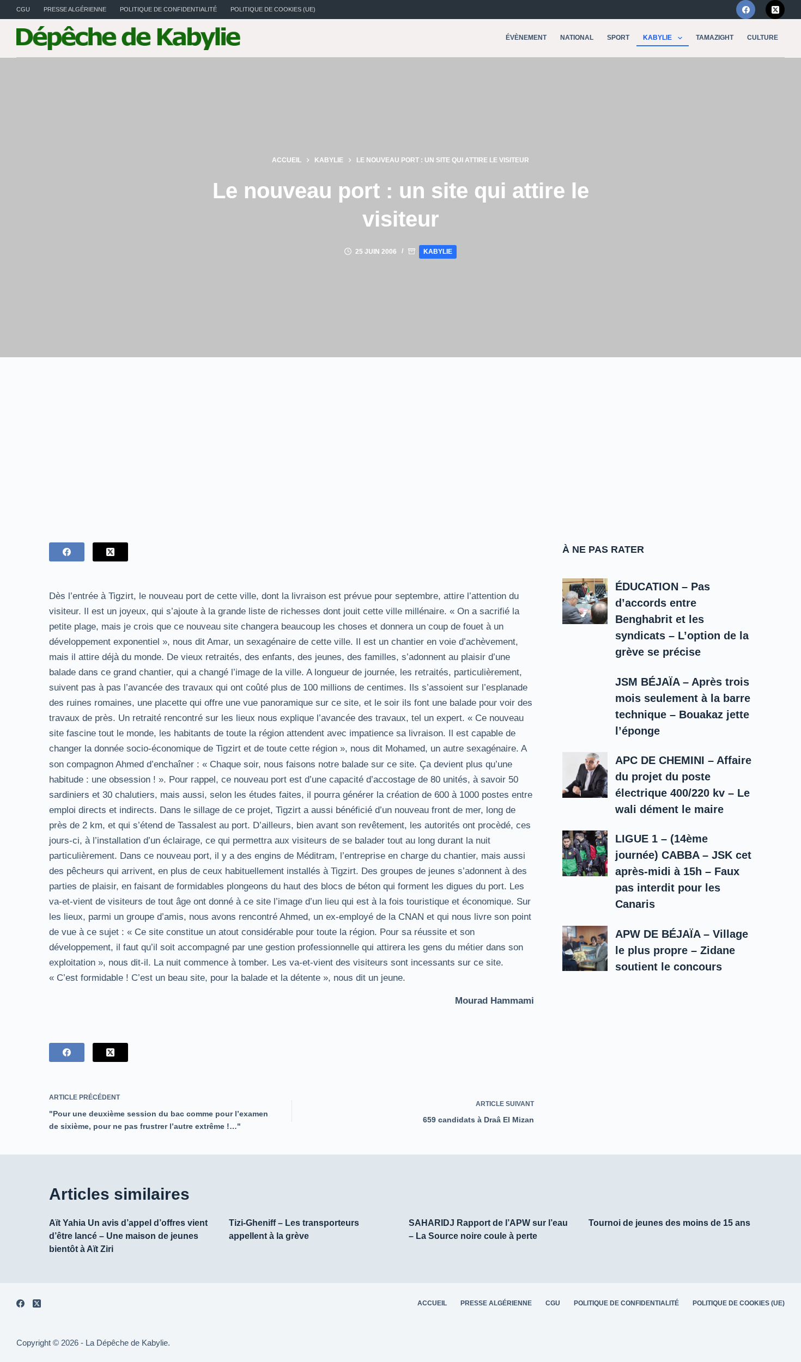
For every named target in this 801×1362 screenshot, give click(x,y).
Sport (618, 37)
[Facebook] (745, 9)
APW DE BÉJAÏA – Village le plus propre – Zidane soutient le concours (681, 950)
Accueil (432, 1303)
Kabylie (657, 37)
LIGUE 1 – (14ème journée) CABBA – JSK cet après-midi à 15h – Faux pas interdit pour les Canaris (683, 871)
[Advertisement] (400, 439)
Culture (762, 37)
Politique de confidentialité (168, 9)
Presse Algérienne (75, 9)
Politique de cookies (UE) (272, 9)
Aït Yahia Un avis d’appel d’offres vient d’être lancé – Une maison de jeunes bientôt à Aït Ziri (128, 1236)
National (576, 37)
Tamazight (714, 37)
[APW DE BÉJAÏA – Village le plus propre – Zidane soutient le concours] (585, 949)
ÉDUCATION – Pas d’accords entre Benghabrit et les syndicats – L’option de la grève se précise (682, 619)
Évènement (526, 37)
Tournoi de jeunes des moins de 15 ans (669, 1222)
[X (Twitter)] (775, 9)
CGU (23, 9)
